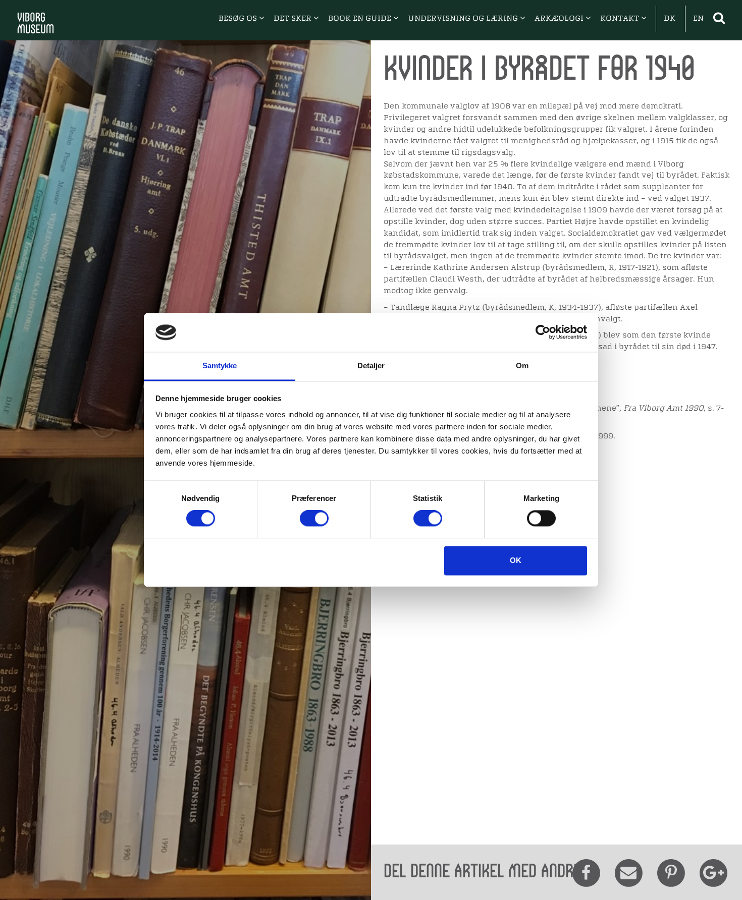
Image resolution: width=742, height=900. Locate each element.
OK (515, 560)
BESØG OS (239, 19)
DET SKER (293, 19)
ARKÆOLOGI (560, 19)
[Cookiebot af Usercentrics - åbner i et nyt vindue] (543, 332)
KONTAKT (620, 19)
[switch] (314, 519)
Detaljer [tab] (371, 365)
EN (698, 19)
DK (669, 19)
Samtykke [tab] (219, 365)
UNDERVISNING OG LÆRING (464, 19)
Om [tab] (522, 365)
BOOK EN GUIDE (360, 19)
